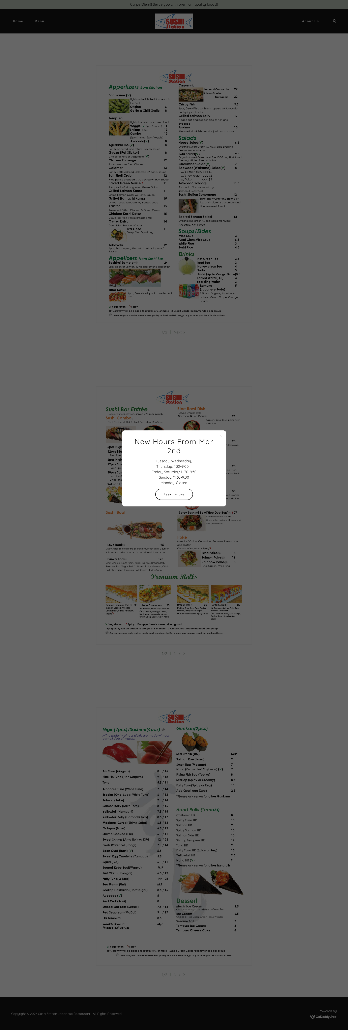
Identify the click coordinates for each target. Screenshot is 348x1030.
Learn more (174, 494)
